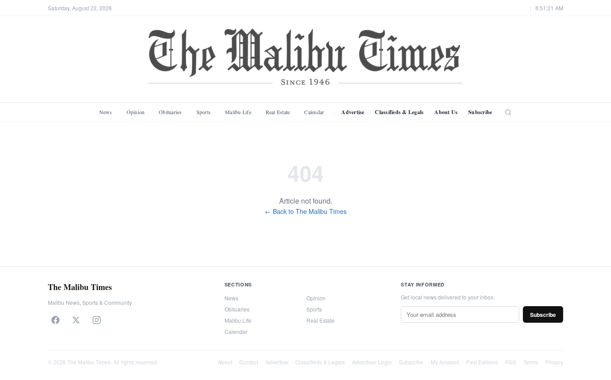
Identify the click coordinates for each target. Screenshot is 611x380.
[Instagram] (96, 320)
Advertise (352, 112)
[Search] (508, 112)
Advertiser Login (372, 362)
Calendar (314, 111)
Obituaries (170, 111)
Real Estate (278, 111)
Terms (530, 362)
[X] (76, 320)
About (225, 362)
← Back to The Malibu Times (306, 211)
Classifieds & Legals (399, 112)
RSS (510, 362)
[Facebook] (55, 320)
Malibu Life (238, 111)
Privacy (554, 362)
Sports (203, 111)
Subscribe (480, 112)
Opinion (136, 111)
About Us (446, 112)
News (105, 111)
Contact (248, 362)
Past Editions (482, 362)
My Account (445, 362)
